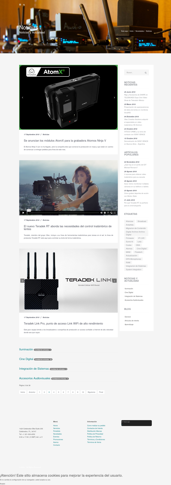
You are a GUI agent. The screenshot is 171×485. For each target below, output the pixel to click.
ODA (138, 245)
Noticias (46, 134)
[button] (22, 97)
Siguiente (91, 392)
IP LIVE (141, 238)
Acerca (55, 442)
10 (83, 392)
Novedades (140, 31)
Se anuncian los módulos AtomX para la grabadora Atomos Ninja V (65, 140)
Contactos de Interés (95, 428)
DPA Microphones (133, 259)
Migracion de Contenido (136, 228)
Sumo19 (129, 241)
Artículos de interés (131, 320)
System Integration (133, 269)
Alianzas (129, 221)
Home (55, 425)
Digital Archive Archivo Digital (135, 233)
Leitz (139, 241)
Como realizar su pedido (96, 425)
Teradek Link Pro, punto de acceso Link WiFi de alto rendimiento (63, 323)
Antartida (129, 224)
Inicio (131, 31)
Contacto (56, 445)
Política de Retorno (94, 436)
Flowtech (138, 252)
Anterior (32, 392)
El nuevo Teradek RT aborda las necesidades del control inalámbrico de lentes (68, 227)
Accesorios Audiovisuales (34, 378)
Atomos (129, 248)
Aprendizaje (128, 324)
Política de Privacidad (95, 434)
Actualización (131, 255)
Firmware (130, 238)
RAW (128, 262)
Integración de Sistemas (34, 368)
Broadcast (142, 221)
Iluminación (26, 349)
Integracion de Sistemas (136, 266)
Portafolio (56, 431)
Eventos (56, 436)
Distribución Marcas (94, 431)
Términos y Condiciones (96, 439)
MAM (128, 252)
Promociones (58, 439)
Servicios (56, 428)
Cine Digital (26, 358)
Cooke (128, 245)
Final (101, 392)
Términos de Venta (94, 442)
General (127, 317)
